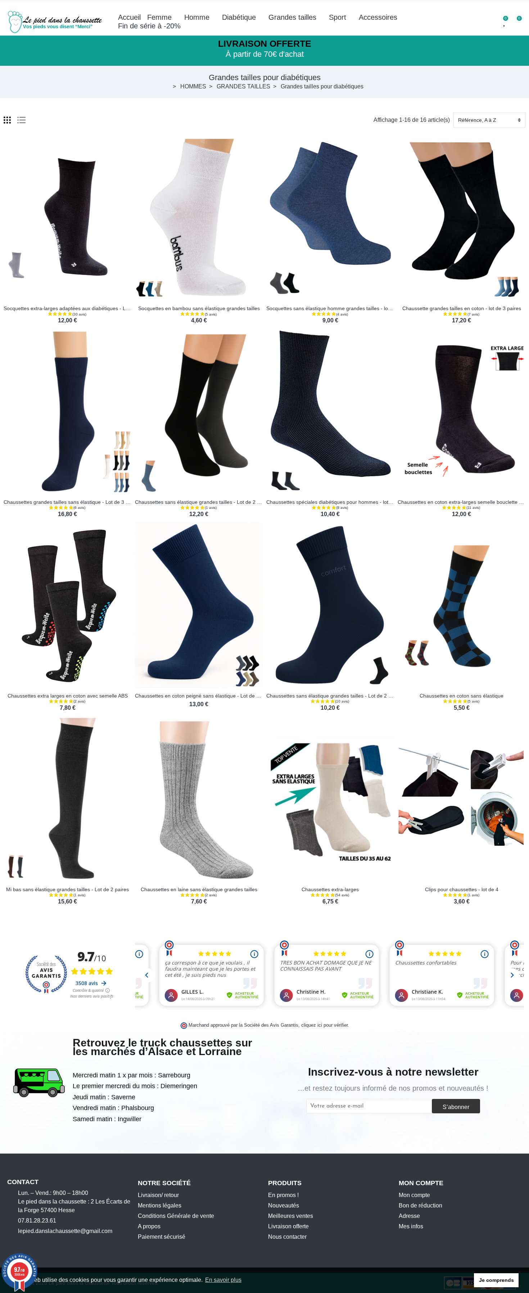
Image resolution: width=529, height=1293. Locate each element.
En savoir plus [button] (223, 1280)
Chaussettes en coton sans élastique (461, 696)
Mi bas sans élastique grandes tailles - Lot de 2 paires (67, 889)
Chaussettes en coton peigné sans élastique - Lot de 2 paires (205, 696)
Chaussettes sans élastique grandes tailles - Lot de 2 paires (203, 502)
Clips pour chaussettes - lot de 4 (461, 889)
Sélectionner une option (45, 296)
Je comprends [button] (496, 1280)
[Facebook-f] (10, 1243)
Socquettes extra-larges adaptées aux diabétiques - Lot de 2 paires (80, 308)
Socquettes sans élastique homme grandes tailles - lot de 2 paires (341, 308)
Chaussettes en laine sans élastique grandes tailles (199, 889)
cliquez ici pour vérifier (324, 1025)
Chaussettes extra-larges (330, 889)
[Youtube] (32, 1243)
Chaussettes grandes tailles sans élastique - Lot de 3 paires (72, 502)
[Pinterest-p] (43, 1243)
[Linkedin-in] (55, 1243)
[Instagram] (21, 1243)
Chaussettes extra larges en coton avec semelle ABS (68, 696)
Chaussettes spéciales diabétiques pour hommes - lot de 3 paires (340, 502)
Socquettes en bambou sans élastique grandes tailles (199, 308)
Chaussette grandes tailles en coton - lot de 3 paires (461, 308)
